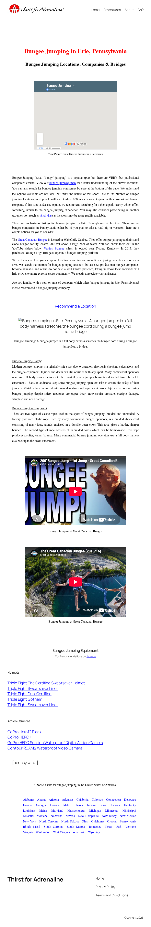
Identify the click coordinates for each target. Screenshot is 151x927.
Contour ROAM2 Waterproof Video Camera (44, 748)
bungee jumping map (62, 183)
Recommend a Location (75, 306)
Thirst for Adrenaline (35, 879)
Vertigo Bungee (54, 248)
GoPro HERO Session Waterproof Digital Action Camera (55, 742)
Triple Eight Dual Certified (29, 693)
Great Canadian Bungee (33, 239)
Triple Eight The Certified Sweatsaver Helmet (46, 683)
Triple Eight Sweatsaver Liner (32, 688)
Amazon (91, 656)
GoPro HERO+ (19, 737)
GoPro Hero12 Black (24, 731)
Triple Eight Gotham (24, 699)
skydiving (46, 215)
